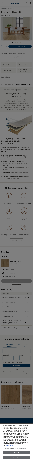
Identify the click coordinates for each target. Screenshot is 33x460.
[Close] (30, 426)
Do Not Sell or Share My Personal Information (16, 448)
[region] (16, 441)
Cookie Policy (9, 445)
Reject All (16, 452)
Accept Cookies (17, 457)
